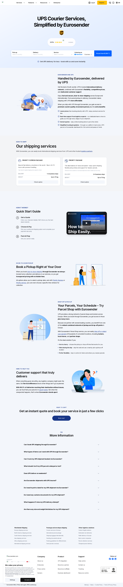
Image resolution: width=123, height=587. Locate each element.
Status (91, 584)
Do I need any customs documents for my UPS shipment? (44, 495)
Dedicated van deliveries (85, 533)
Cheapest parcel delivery (85, 543)
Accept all (28, 580)
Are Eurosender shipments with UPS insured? (40, 480)
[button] (61, 53)
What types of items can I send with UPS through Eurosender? (46, 452)
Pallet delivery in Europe (85, 535)
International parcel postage (53, 533)
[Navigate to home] (8, 2)
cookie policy (98, 584)
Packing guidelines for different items (56, 541)
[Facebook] (109, 559)
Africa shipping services (20, 541)
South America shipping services (23, 535)
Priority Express (58, 280)
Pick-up (14, 52)
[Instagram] (112, 559)
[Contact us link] (110, 2)
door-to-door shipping (34, 272)
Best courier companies (85, 538)
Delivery (35, 52)
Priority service (21, 283)
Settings (12, 580)
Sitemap (86, 584)
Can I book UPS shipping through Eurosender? (40, 444)
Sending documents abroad (53, 538)
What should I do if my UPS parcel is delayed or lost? (42, 466)
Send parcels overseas (52, 543)
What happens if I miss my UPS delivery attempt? (41, 502)
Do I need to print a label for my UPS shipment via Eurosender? (46, 488)
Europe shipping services (21, 530)
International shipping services (22, 543)
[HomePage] (22, 556)
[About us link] (113, 2)
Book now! (61, 418)
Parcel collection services (85, 541)
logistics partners (86, 151)
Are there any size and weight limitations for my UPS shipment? (46, 509)
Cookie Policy (10, 575)
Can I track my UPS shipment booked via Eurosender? (43, 459)
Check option (38, 182)
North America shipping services (22, 533)
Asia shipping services (20, 538)
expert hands (43, 390)
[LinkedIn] (115, 559)
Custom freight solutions (85, 530)
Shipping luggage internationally (54, 535)
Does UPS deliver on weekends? (35, 473)
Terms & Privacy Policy (110, 584)
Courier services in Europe (53, 530)
